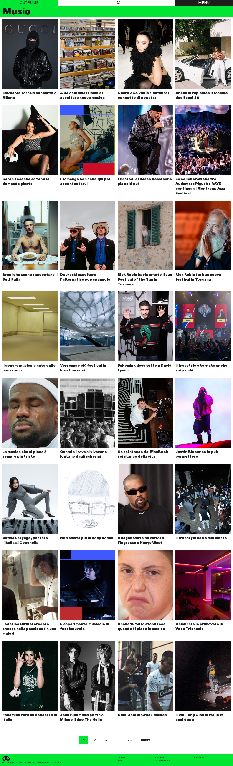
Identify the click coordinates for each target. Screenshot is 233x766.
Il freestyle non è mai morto (201, 538)
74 (130, 740)
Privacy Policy (44, 763)
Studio (120, 760)
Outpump (29, 3)
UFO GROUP (32, 763)
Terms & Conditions (162, 760)
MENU (204, 3)
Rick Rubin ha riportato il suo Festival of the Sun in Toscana (145, 279)
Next (145, 740)
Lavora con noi (198, 758)
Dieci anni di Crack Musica (142, 715)
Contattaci (159, 758)
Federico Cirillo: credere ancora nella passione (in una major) (29, 629)
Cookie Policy (56, 763)
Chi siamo (121, 758)
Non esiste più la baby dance (86, 538)
